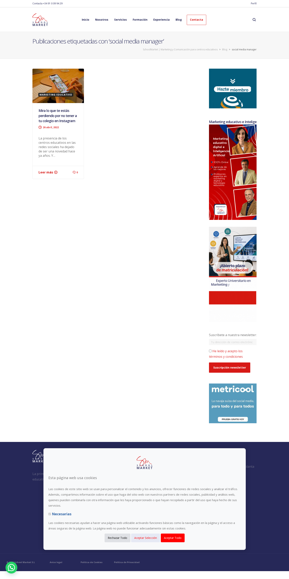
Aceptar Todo (172, 538)
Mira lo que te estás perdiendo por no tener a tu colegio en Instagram (58, 115)
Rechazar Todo (117, 538)
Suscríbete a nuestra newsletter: (233, 335)
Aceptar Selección (145, 538)
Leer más (46, 172)
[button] (11, 567)
